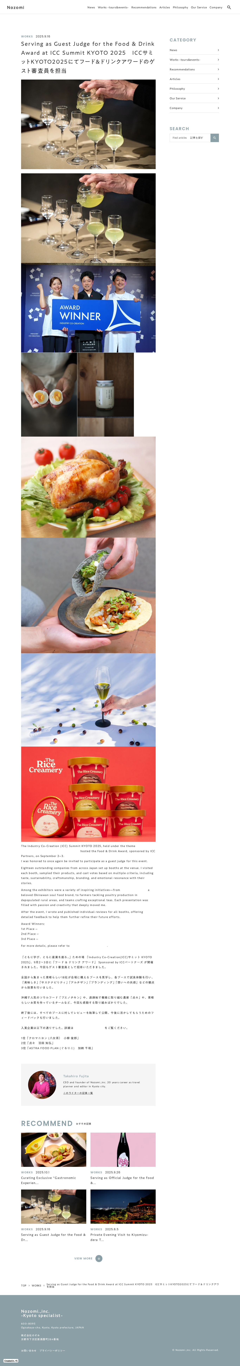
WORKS (36, 1285)
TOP (24, 1285)
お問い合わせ (29, 1350)
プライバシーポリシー (52, 1350)
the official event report (89, 946)
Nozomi (15, 7)
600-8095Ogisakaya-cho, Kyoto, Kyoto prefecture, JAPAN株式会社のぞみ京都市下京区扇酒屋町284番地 (52, 1332)
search (229, 7)
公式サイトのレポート (89, 1028)
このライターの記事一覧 (78, 1093)
